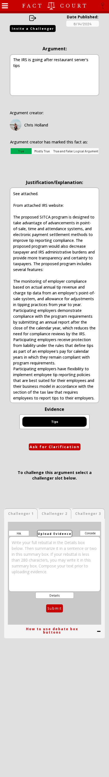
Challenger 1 (21, 513)
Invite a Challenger (33, 28)
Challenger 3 (88, 513)
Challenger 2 (54, 513)
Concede (90, 533)
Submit (55, 608)
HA (19, 533)
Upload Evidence (55, 534)
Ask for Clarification (55, 446)
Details (54, 595)
